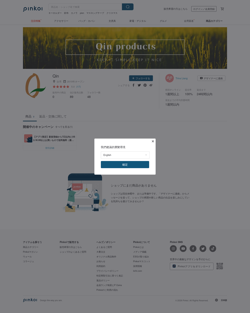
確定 (125, 164)
